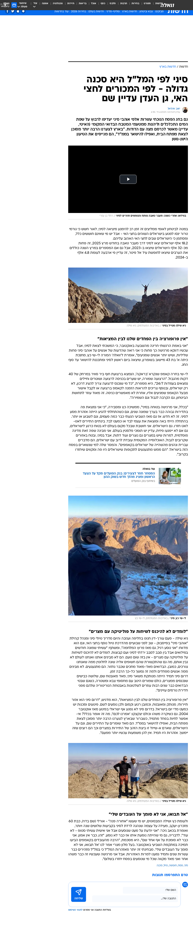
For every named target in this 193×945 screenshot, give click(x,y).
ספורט (147, 3)
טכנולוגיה (58, 3)
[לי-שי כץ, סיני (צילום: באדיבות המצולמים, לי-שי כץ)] (128, 559)
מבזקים (159, 11)
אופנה (45, 3)
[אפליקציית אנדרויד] (23, 11)
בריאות (83, 3)
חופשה (173, 865)
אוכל (93, 3)
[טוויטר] (12, 11)
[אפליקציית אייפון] (18, 11)
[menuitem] (145, 5)
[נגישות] (5, 5)
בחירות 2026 (78, 11)
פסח (180, 865)
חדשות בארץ (129, 11)
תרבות (123, 3)
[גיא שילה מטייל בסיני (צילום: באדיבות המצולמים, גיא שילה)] (128, 298)
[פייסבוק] (7, 11)
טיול (166, 865)
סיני (186, 865)
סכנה (159, 865)
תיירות (70, 3)
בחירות (135, 3)
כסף (103, 3)
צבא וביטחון (146, 11)
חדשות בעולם (96, 11)
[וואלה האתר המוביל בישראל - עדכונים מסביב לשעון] (167, 5)
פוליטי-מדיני (113, 11)
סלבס (113, 3)
